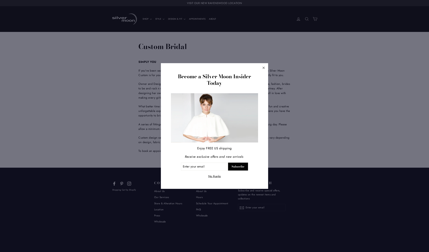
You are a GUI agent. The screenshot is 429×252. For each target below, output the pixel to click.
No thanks (214, 176)
